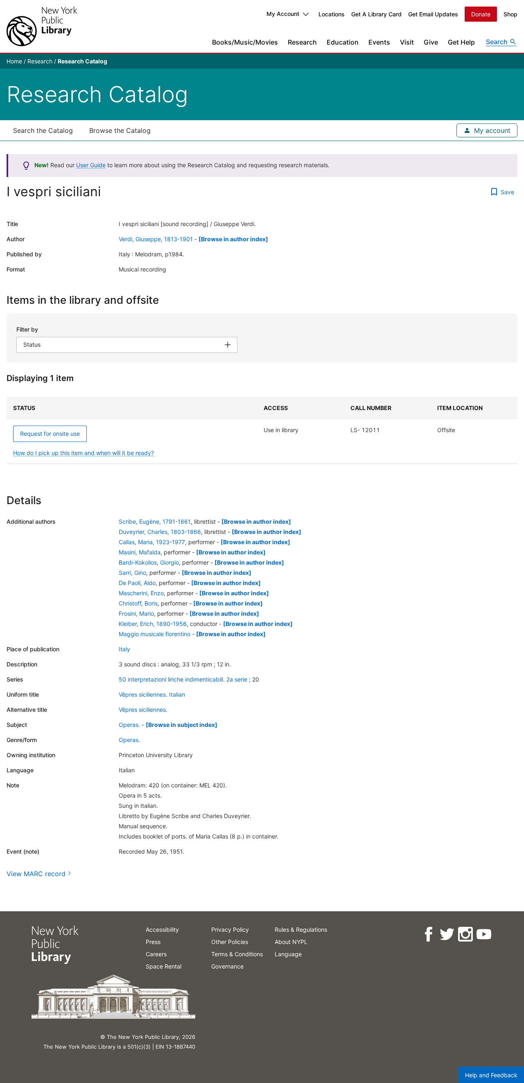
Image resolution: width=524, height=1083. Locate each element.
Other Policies (229, 941)
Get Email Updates (433, 14)
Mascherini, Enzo (141, 593)
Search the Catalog (43, 130)
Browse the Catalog (120, 130)
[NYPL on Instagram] (465, 934)
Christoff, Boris (138, 603)
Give (431, 42)
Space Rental (163, 966)
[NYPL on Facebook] (428, 934)
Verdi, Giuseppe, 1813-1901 (156, 238)
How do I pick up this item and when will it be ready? (83, 452)
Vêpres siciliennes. (143, 709)
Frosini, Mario (136, 613)
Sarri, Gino (132, 572)
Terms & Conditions (237, 954)
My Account (283, 13)
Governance (227, 966)
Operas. (129, 724)
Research (302, 42)
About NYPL (291, 941)
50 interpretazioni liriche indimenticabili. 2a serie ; (185, 679)
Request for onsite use (50, 433)
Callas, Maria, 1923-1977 (152, 541)
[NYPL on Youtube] (483, 934)
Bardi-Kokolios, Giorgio (149, 562)
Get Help (461, 42)
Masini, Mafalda (139, 552)
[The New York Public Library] (42, 26)
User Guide (91, 164)
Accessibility (162, 929)
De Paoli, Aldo (137, 582)
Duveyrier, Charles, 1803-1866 (160, 531)
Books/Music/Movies (245, 42)
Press (153, 941)
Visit (407, 42)
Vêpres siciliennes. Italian (152, 694)
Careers (156, 954)
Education (343, 42)
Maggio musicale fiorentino (154, 633)
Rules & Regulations (301, 929)
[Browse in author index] (233, 238)
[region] (262, 430)
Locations (331, 14)
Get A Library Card (376, 14)
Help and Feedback (491, 1075)
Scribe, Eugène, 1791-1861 (155, 521)
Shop (510, 14)
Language (288, 954)
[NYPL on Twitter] (446, 934)
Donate (480, 14)
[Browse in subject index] (181, 724)
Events (379, 42)
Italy (124, 649)
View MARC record (36, 874)
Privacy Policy (230, 929)
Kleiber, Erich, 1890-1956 (153, 623)
